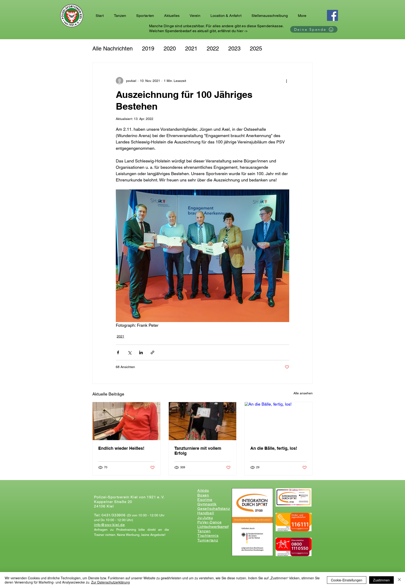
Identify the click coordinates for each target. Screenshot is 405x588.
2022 (213, 48)
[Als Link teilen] (152, 352)
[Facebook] (332, 15)
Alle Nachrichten (112, 48)
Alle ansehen (303, 393)
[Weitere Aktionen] (286, 81)
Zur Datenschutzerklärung (110, 582)
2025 (256, 48)
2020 (170, 48)
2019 (148, 48)
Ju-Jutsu (205, 517)
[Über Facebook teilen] (118, 352)
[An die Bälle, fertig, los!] (278, 421)
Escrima (204, 499)
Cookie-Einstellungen (346, 580)
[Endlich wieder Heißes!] (126, 421)
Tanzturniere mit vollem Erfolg (197, 451)
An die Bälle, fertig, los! (273, 448)
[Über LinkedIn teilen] (141, 352)
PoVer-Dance (209, 522)
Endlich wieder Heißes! (121, 448)
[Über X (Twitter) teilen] (129, 352)
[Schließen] (399, 580)
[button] (121, 16)
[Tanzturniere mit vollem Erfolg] (202, 421)
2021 (191, 48)
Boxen (203, 495)
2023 (234, 48)
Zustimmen (381, 580)
